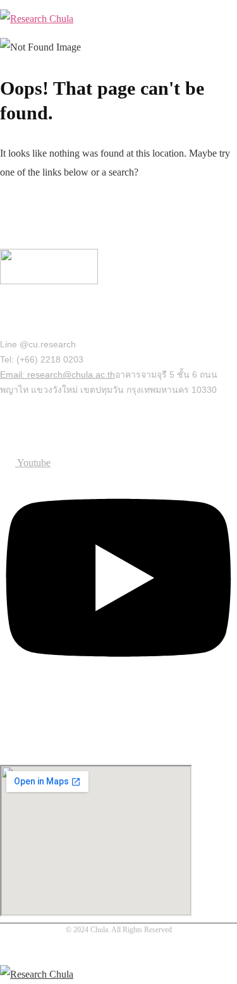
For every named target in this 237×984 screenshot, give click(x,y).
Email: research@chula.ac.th (57, 374)
